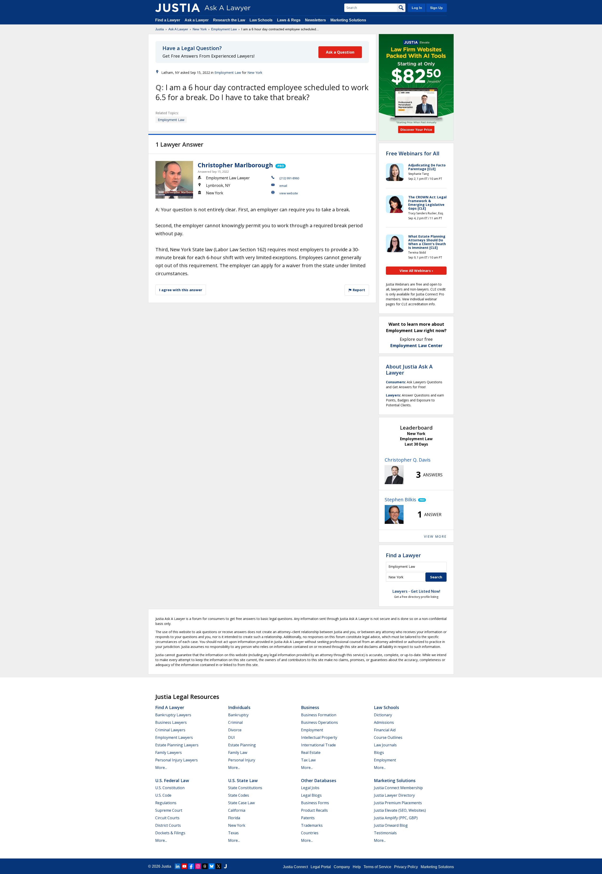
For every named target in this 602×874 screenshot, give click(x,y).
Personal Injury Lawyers (176, 760)
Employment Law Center (416, 345)
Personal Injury (241, 760)
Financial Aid (385, 730)
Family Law (237, 752)
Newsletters (315, 20)
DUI (231, 737)
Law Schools (261, 20)
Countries (309, 832)
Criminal (235, 722)
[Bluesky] (211, 866)
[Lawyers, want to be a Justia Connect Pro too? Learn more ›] (280, 165)
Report (358, 289)
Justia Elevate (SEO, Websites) (400, 810)
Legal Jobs (310, 787)
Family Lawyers (168, 752)
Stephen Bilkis (400, 499)
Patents (308, 817)
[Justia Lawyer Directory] (225, 866)
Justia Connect (295, 867)
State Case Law (241, 802)
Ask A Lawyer (178, 29)
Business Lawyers (171, 722)
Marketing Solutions (348, 20)
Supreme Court (168, 810)
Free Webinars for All (412, 153)
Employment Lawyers (174, 737)
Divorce (235, 730)
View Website (288, 193)
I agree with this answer (180, 289)
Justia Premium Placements (398, 802)
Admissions (384, 722)
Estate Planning (242, 745)
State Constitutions (245, 787)
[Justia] (177, 8)
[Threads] (205, 866)
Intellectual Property (319, 737)
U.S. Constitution (170, 787)
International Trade (318, 745)
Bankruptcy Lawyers (173, 714)
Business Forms (315, 802)
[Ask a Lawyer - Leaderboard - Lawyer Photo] (394, 474)
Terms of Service (377, 867)
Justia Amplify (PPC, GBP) (396, 817)
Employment (312, 730)
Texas (233, 832)
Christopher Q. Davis (408, 460)
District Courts (168, 825)
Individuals (239, 707)
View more (435, 536)
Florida (234, 817)
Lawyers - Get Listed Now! (416, 591)
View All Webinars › (416, 270)
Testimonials (385, 832)
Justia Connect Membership (398, 787)
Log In (417, 8)
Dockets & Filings (170, 832)
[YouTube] (184, 866)
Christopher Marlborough (235, 165)
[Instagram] (198, 866)
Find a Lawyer (167, 20)
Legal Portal (321, 867)
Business (310, 707)
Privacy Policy (406, 867)
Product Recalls (314, 810)
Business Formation (318, 714)
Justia (159, 29)
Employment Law (224, 29)
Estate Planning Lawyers (176, 745)
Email (283, 186)
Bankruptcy (238, 714)
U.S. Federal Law (172, 780)
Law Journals (385, 745)
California (236, 810)
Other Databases (318, 780)
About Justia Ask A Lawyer (409, 369)
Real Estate (311, 752)
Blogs (379, 752)
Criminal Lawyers (170, 730)
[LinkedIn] (177, 866)
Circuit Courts (167, 817)
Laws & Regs (289, 20)
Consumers (395, 382)
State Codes (238, 795)
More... (161, 767)
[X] (218, 866)
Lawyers (393, 395)
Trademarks (312, 825)
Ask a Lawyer (197, 20)
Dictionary (383, 714)
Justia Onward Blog (391, 825)
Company (342, 867)
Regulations (165, 802)
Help (357, 867)
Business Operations (319, 722)
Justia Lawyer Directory (394, 795)
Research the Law (229, 20)
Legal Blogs (311, 795)
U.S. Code (163, 795)
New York (200, 29)
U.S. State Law (243, 780)
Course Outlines (388, 737)
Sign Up (436, 8)
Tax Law (308, 760)
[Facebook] (191, 866)
